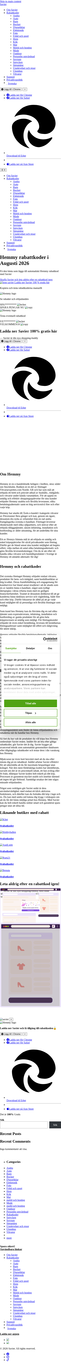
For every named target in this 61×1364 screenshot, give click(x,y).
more (9, 1238)
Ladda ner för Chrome (20, 95)
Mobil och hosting (22, 47)
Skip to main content (10, 1)
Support (11, 76)
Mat (15, 44)
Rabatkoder (12, 1214)
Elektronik (18, 30)
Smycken (18, 62)
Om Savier (12, 9)
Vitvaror (17, 74)
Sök (2, 1120)
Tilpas (28, 713)
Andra (16, 15)
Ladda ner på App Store (21, 164)
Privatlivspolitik (15, 79)
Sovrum (17, 59)
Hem (15, 39)
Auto (15, 18)
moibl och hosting (16, 1205)
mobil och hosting (16, 1200)
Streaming (18, 65)
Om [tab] (50, 648)
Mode (16, 50)
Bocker (16, 24)
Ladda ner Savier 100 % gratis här (31, 282)
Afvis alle (30, 722)
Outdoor (17, 53)
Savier (3, 4)
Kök (15, 41)
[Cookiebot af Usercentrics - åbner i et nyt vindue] (43, 639)
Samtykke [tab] (11, 648)
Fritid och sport (21, 36)
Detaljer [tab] (30, 648)
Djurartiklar (19, 27)
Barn (15, 21)
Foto (15, 33)
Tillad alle (30, 703)
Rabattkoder (13, 12)
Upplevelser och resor (24, 68)
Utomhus (17, 71)
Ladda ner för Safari (19, 98)
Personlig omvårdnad (24, 56)
